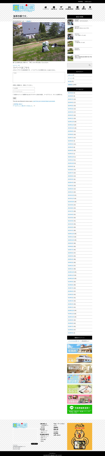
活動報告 (78, 9)
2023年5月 (70, 144)
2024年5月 (70, 105)
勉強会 (42, 441)
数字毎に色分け (18, 104)
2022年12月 (71, 156)
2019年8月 (70, 285)
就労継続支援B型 (69, 9)
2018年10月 (71, 317)
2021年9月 (70, 204)
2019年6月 (70, 291)
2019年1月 (70, 307)
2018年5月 (70, 333)
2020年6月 (70, 252)
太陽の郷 (52, 455)
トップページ (46, 9)
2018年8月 (70, 323)
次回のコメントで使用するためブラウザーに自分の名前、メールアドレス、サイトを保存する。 (38, 94)
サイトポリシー (53, 453)
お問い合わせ (88, 1)
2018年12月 (71, 310)
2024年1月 (70, 118)
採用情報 (81, 1)
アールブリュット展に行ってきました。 (23, 105)
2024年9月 (70, 92)
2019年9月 (70, 281)
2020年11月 (71, 236)
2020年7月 (70, 249)
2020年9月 (70, 243)
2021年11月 (71, 198)
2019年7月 (70, 288)
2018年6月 (70, 329)
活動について (44, 432)
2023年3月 (70, 150)
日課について (44, 437)
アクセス (90, 9)
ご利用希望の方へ (45, 425)
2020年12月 (71, 233)
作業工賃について (45, 436)
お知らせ (70, 75)
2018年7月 (70, 326)
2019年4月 (70, 297)
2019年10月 (71, 278)
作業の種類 (43, 439)
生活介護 (61, 9)
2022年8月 (70, 169)
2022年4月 (70, 182)
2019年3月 (70, 301)
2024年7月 (70, 99)
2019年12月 (71, 272)
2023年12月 (71, 121)
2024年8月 (70, 96)
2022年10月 (71, 163)
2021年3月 (70, 224)
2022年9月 (70, 166)
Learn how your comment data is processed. (44, 101)
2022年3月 (70, 185)
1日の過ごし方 (44, 430)
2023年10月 (71, 128)
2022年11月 (71, 160)
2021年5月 (70, 217)
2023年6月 (70, 140)
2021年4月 (70, 220)
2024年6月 (70, 102)
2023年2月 (70, 153)
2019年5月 (70, 294)
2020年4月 (70, 259)
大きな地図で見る (34, 443)
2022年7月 (70, 172)
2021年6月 (70, 214)
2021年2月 (70, 227)
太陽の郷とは (54, 9)
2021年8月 (70, 208)
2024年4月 (70, 108)
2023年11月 (71, 124)
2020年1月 (70, 269)
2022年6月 (70, 176)
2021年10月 (71, 201)
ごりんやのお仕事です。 (74, 341)
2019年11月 (71, 275)
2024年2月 (70, 115)
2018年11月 (71, 313)
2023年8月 (70, 134)
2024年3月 (70, 112)
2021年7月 (70, 211)
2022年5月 (70, 179)
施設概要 (43, 427)
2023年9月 (70, 131)
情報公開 (84, 9)
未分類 (69, 81)
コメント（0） (16, 65)
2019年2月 (70, 304)
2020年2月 (70, 265)
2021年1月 (70, 230)
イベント (70, 78)
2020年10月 (71, 240)
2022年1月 (70, 192)
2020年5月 (70, 256)
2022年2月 (70, 188)
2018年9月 (70, 320)
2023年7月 (70, 137)
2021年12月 (71, 195)
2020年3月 (70, 262)
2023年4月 (70, 147)
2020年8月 (70, 246)
